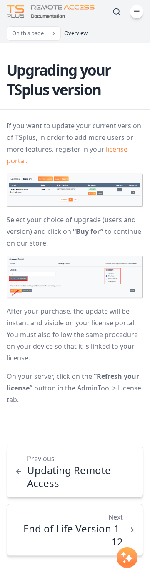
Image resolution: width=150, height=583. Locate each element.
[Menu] (136, 11)
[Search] (116, 11)
